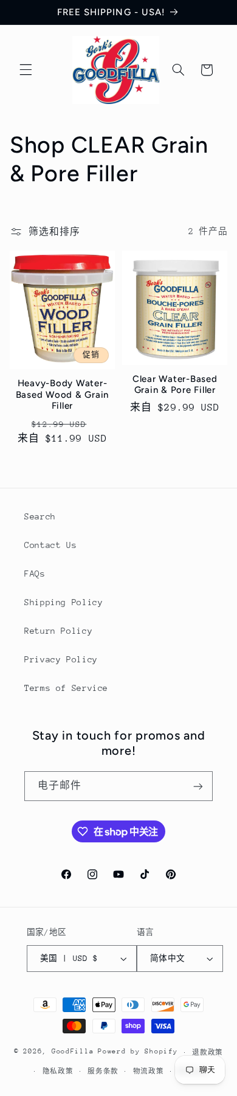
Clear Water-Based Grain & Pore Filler (175, 384)
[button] (26, 70)
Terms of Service (66, 688)
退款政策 (207, 1052)
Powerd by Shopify (138, 1052)
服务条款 (103, 1071)
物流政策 (148, 1071)
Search (40, 516)
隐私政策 (58, 1071)
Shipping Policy (63, 602)
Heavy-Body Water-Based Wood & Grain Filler (62, 395)
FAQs (35, 573)
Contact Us (50, 545)
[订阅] (198, 786)
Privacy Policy (61, 659)
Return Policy (58, 631)
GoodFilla (73, 1052)
